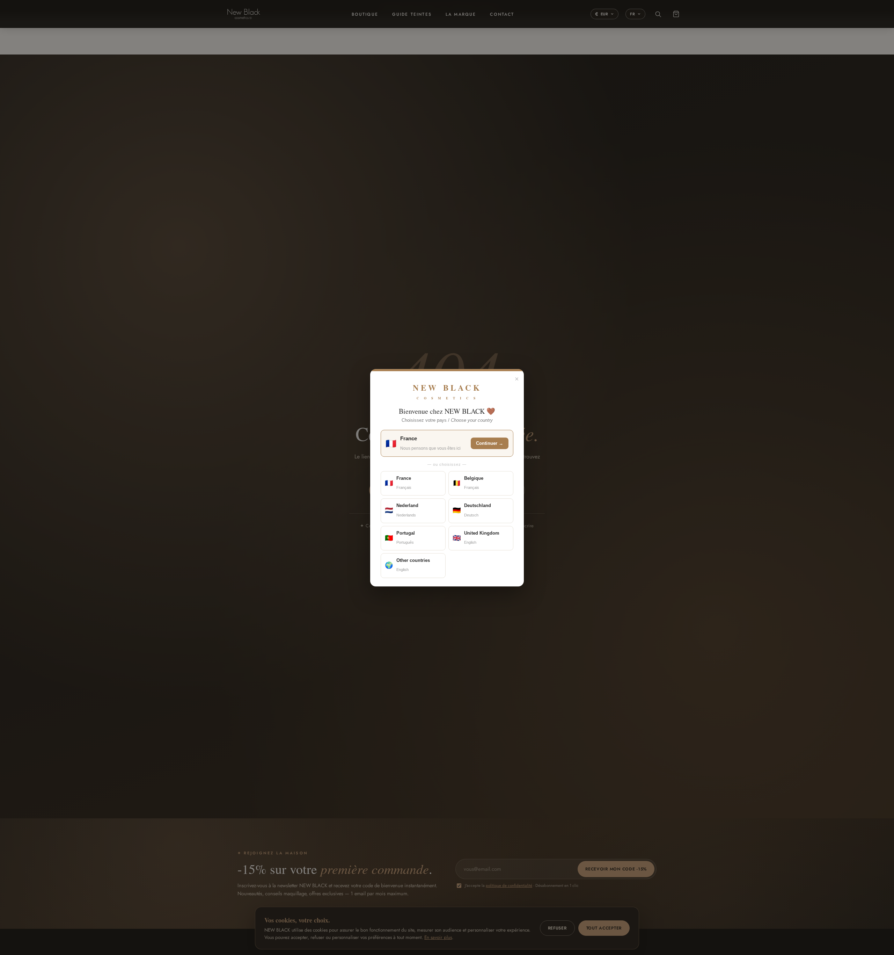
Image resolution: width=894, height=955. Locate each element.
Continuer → (489, 443)
